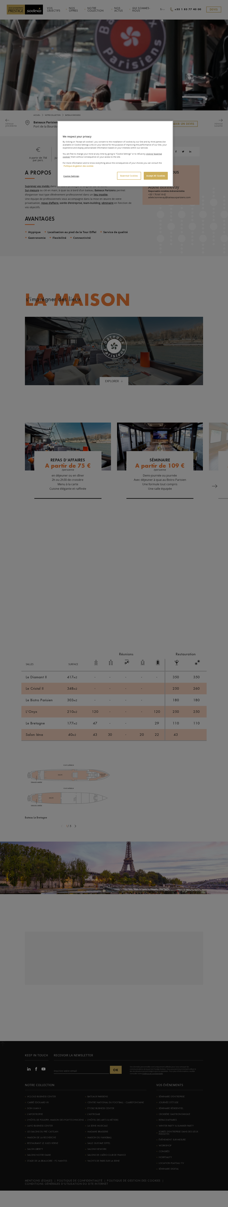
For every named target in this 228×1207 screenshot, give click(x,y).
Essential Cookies (129, 175)
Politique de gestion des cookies (78, 166)
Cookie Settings (71, 176)
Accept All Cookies (155, 175)
